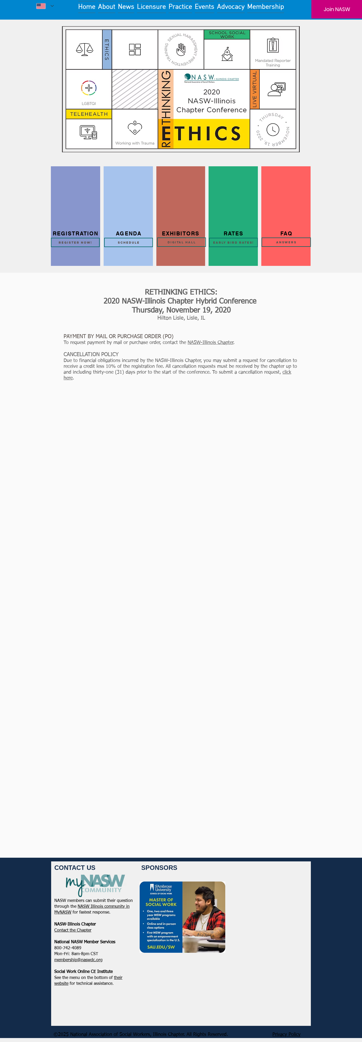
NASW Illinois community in (104, 907)
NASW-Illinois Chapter (210, 342)
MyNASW (62, 912)
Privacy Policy (286, 1034)
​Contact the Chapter (72, 930)
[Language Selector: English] (45, 6)
